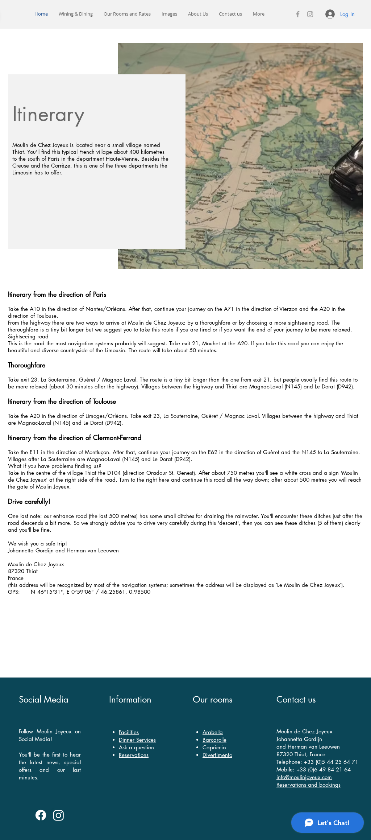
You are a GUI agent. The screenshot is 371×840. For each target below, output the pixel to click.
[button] (127, 14)
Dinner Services (137, 739)
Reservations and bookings (308, 784)
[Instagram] (310, 14)
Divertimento (217, 755)
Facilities (129, 732)
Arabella (213, 732)
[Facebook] (298, 14)
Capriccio (214, 747)
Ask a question (136, 747)
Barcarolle (214, 739)
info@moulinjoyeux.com (304, 777)
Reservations (134, 755)
